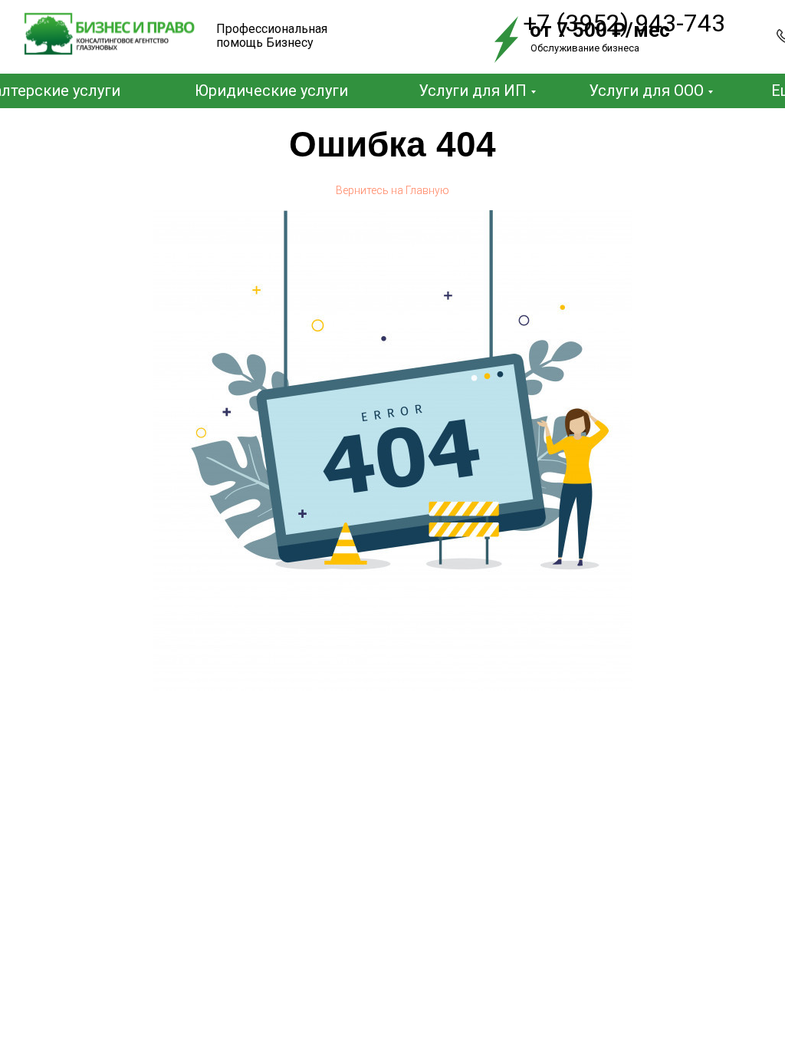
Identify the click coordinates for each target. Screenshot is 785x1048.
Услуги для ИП (473, 90)
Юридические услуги (271, 90)
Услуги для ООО (646, 90)
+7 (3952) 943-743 (624, 23)
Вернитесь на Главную (392, 190)
